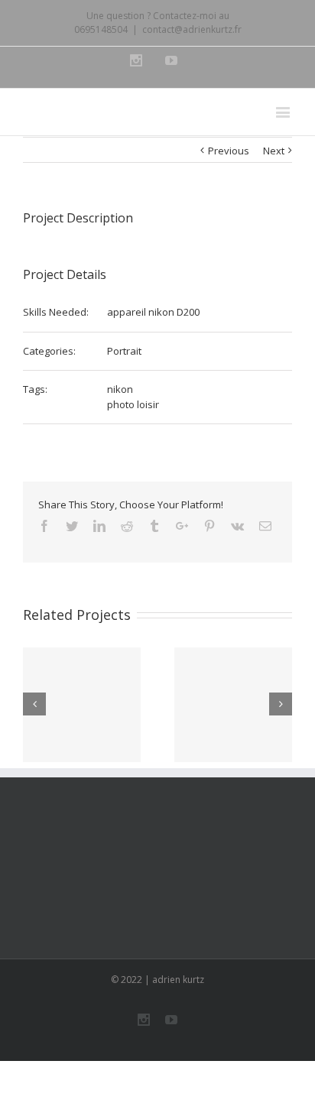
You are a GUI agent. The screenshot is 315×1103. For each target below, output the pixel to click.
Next (273, 150)
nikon (120, 389)
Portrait (124, 351)
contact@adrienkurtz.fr (192, 29)
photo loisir (133, 404)
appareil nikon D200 (153, 312)
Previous (228, 150)
